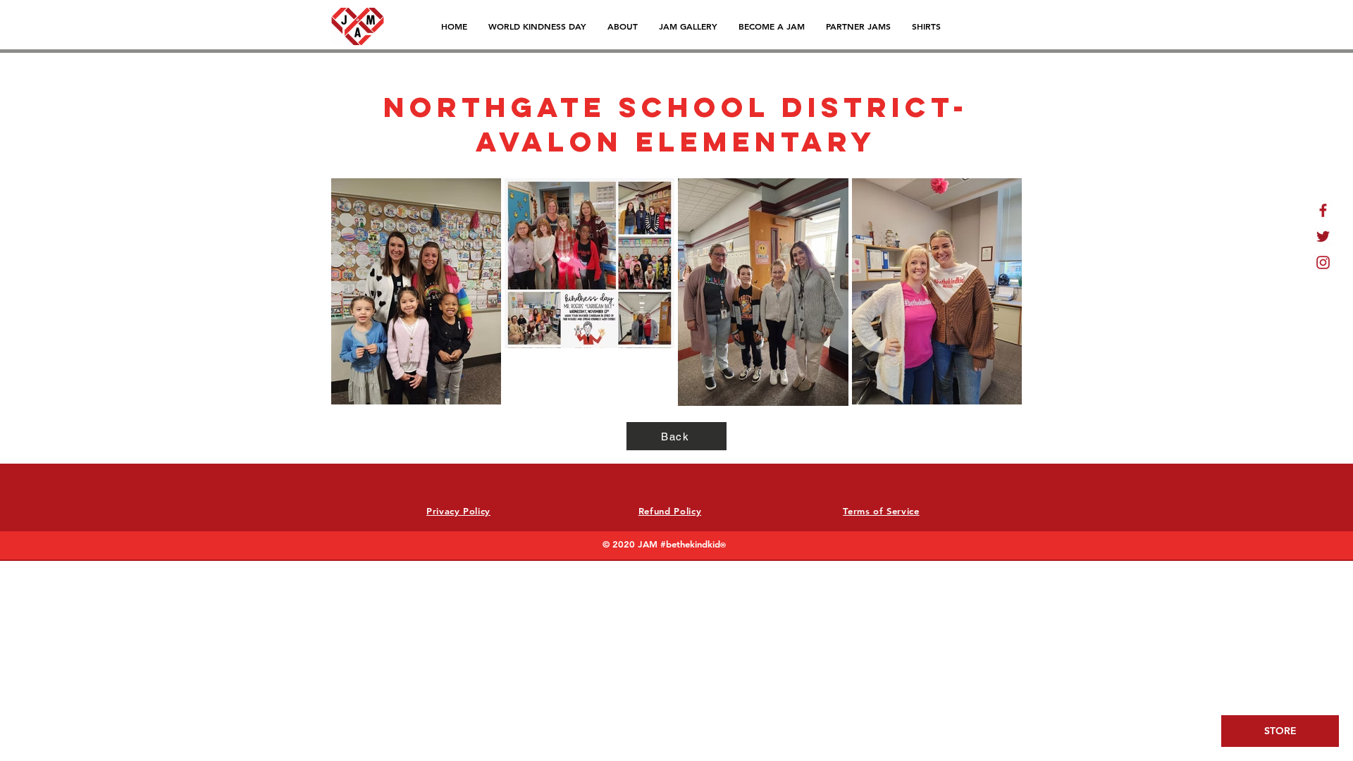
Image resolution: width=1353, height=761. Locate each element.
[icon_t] (1323, 236)
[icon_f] (1323, 210)
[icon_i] (1323, 262)
